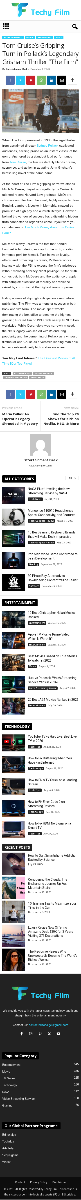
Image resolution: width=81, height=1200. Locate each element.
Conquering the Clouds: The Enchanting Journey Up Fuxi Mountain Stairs (47, 883)
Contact (20, 1182)
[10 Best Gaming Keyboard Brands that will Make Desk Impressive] (13, 538)
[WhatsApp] (41, 80)
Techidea (8, 1141)
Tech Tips (34, 746)
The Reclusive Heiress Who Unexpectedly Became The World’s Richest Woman (52, 955)
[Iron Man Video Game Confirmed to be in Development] (13, 560)
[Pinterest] (30, 80)
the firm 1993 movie (15, 377)
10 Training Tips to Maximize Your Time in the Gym (52, 905)
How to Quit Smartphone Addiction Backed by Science (52, 857)
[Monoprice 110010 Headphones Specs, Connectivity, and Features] (13, 517)
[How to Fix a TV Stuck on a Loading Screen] (13, 786)
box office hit (22, 373)
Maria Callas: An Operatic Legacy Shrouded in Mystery (20, 419)
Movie (29, 37)
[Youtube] (59, 1034)
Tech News (35, 499)
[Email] (61, 80)
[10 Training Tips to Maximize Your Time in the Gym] (13, 912)
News (59, 37)
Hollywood (45, 37)
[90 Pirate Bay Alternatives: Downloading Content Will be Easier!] (13, 582)
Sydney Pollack (47, 145)
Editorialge (9, 1134)
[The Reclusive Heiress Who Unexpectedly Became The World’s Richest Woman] (13, 960)
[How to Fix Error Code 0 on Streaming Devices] (13, 808)
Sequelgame (10, 1155)
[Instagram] (31, 1034)
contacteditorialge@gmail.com (48, 1025)
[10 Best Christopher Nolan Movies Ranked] (13, 619)
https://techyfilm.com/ (40, 465)
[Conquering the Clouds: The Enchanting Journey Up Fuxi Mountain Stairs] (13, 888)
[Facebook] (10, 80)
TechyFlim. (50, 1189)
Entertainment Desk (16, 69)
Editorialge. (69, 1194)
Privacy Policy (38, 1182)
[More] (72, 80)
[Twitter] (20, 80)
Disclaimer (59, 1182)
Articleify (8, 1148)
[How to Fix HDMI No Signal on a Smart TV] (13, 829)
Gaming (33, 564)
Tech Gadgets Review (41, 520)
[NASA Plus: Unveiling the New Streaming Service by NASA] (13, 495)
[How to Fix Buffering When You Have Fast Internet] (13, 764)
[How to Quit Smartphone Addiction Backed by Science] (13, 864)
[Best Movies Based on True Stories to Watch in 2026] (13, 662)
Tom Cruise (18, 162)
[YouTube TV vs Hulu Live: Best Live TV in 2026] (13, 742)
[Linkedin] (51, 80)
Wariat (6, 1162)
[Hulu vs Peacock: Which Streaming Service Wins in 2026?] (13, 684)
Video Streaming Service (42, 688)
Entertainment (13, 37)
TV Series (8, 1078)
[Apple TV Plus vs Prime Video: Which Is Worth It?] (13, 640)
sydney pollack (43, 373)
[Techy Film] (40, 10)
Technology (36, 768)
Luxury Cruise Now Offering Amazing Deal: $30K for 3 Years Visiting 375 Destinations (50, 931)
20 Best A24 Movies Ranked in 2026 (53, 699)
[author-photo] (40, 445)
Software (34, 586)
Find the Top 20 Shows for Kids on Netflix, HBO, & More (61, 419)
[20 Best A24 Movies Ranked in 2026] (13, 706)
